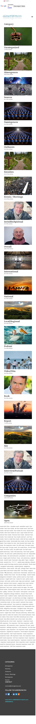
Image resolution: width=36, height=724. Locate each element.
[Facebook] (6, 694)
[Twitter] (9, 694)
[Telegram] (16, 694)
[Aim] (19, 694)
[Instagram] (11, 694)
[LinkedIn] (14, 694)
